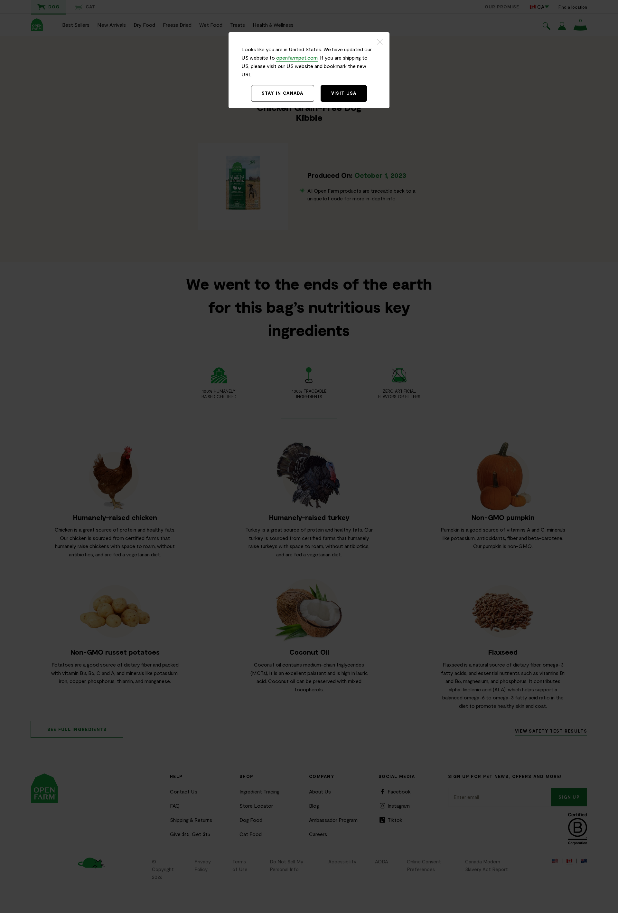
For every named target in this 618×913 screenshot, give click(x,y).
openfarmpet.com (297, 57)
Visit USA (344, 93)
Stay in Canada (283, 93)
